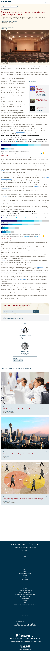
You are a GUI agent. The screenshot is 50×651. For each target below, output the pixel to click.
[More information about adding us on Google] (17, 6)
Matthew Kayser (5, 188)
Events (25, 575)
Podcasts (25, 567)
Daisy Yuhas (7, 456)
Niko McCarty (16, 21)
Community (12, 318)
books (25, 573)
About (25, 586)
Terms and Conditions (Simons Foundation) (25, 604)
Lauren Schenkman (8, 411)
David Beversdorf (5, 170)
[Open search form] (45, 2)
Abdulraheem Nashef (41, 96)
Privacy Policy (25, 611)
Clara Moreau (4, 287)
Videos (25, 569)
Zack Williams (4, 196)
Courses (25, 577)
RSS (25, 602)
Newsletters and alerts (25, 592)
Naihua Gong (36, 186)
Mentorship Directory (25, 596)
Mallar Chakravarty (40, 267)
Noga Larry (43, 95)
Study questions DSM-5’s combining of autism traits (41, 101)
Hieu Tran (3, 260)
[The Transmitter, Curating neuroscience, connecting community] (11, 2)
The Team (25, 588)
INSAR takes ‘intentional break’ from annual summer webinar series (23, 409)
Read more (25, 550)
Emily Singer (40, 110)
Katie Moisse (7, 501)
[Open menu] (48, 2)
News (2, 9)
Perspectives (25, 558)
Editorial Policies (25, 606)
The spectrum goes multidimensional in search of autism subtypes (23, 499)
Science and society (19, 318)
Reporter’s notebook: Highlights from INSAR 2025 (18, 454)
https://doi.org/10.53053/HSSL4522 (14, 27)
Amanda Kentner (6, 254)
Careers (25, 600)
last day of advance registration (14, 66)
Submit (36, 311)
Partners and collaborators (25, 590)
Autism (8, 318)
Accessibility (25, 613)
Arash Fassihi (40, 94)
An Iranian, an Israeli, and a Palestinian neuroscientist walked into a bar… (41, 89)
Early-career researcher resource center (25, 594)
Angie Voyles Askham (7, 21)
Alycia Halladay (23, 279)
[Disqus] (25, 523)
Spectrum (6, 9)
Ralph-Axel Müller (20, 132)
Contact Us (25, 615)
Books (25, 571)
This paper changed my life (25, 565)
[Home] (25, 635)
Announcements (25, 598)
